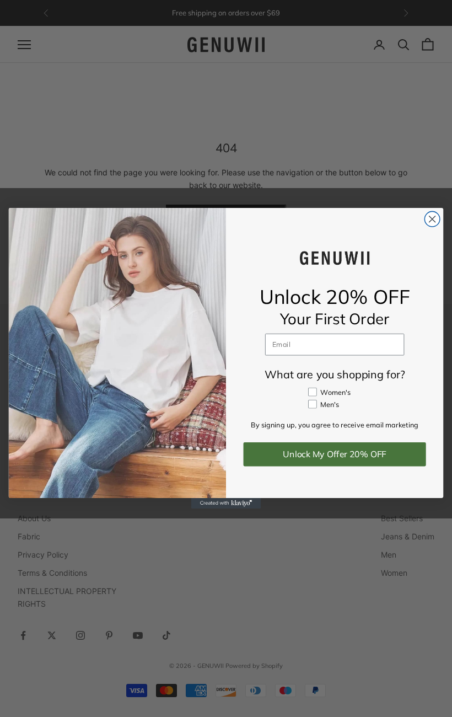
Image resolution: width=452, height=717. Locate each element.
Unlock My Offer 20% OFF (334, 454)
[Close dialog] (432, 219)
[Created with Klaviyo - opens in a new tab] (226, 504)
